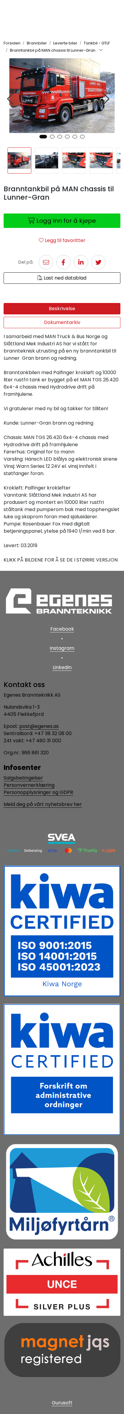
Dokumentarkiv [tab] (62, 322)
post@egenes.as (39, 726)
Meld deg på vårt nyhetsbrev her (43, 804)
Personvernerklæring (29, 785)
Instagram (62, 648)
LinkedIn (62, 667)
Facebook (62, 628)
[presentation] (11, 99)
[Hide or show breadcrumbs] (100, 50)
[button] (43, 136)
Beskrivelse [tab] (62, 308)
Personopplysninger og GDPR (38, 792)
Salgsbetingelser (23, 777)
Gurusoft (62, 1402)
